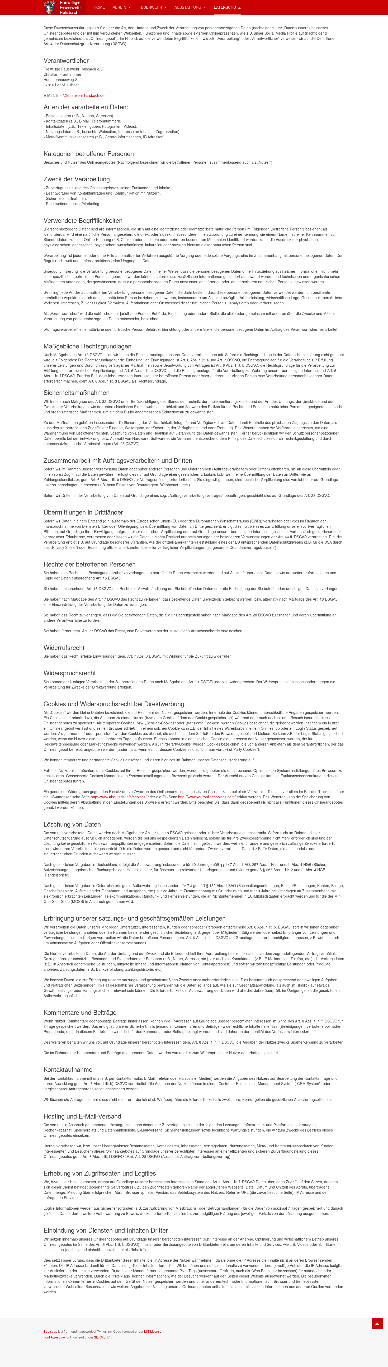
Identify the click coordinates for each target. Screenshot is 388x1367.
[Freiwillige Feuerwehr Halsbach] (65, 7)
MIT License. (153, 1331)
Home (99, 7)
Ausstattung (188, 7)
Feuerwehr (151, 7)
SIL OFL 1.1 (102, 1337)
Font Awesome (54, 1337)
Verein (120, 7)
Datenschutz (227, 7)
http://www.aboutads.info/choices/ (118, 796)
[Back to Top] (377, 1323)
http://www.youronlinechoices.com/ (207, 796)
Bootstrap (50, 1331)
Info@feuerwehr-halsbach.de (80, 95)
